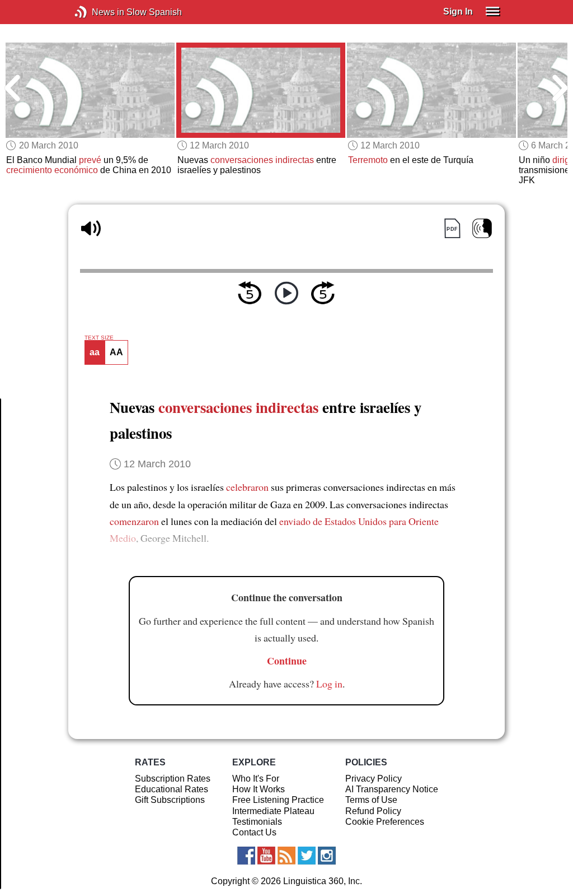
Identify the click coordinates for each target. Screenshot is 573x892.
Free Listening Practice (278, 800)
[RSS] (286, 856)
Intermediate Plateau (273, 811)
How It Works (258, 789)
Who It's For (255, 778)
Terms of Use (371, 800)
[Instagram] (327, 856)
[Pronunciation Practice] (482, 228)
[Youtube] (266, 856)
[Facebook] (246, 856)
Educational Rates (171, 789)
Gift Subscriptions (170, 800)
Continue (287, 660)
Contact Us (254, 832)
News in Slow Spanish (98, 12)
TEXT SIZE (99, 338)
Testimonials (257, 821)
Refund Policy (373, 811)
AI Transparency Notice (391, 789)
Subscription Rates (172, 778)
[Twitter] (307, 856)
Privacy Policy (373, 778)
